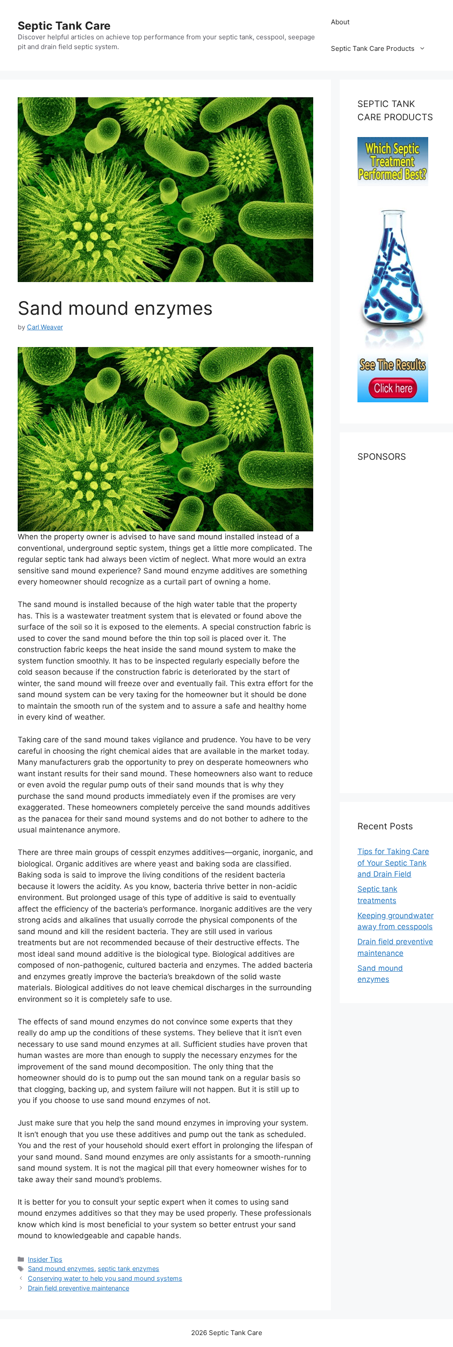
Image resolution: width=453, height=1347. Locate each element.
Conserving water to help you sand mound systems (105, 1278)
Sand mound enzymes (61, 1268)
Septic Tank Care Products (373, 48)
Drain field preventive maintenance (78, 1288)
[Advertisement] (396, 631)
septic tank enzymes (128, 1268)
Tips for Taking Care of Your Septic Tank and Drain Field (393, 862)
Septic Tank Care (64, 25)
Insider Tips (45, 1259)
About (340, 22)
